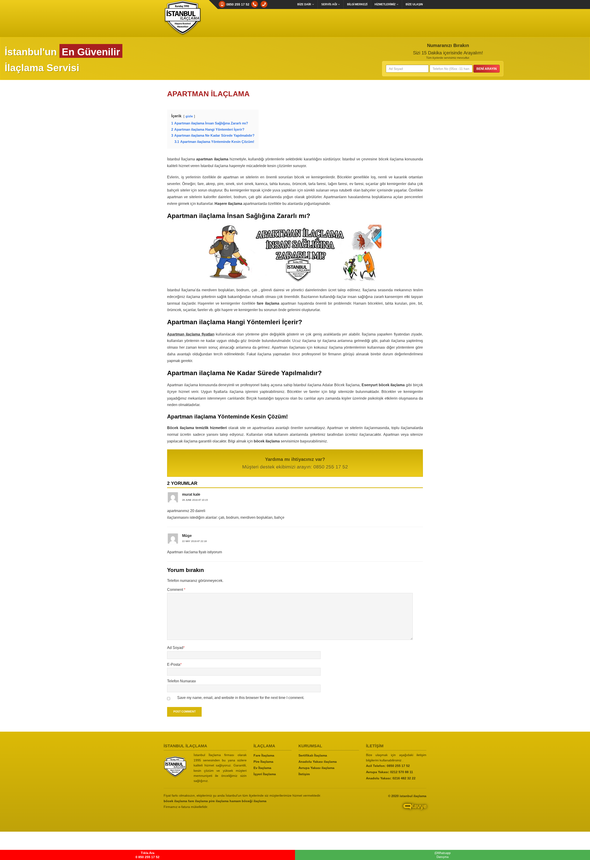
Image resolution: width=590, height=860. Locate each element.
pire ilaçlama (219, 801)
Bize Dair (304, 4)
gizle (189, 116)
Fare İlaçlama (264, 755)
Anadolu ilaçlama (317, 761)
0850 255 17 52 (398, 766)
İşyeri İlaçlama (265, 774)
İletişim (304, 774)
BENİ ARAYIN (486, 69)
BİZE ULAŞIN (414, 4)
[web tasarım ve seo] (384, 810)
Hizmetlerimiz (385, 4)
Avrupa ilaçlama (316, 768)
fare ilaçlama (198, 801)
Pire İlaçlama (263, 761)
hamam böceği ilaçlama (248, 801)
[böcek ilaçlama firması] (175, 767)
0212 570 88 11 (401, 772)
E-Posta (174, 664)
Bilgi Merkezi (357, 4)
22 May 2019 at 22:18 (194, 541)
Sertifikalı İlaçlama (312, 755)
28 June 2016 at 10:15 (195, 500)
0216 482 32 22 (404, 778)
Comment (176, 590)
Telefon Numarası (181, 681)
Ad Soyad (176, 648)
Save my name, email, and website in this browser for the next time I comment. (240, 698)
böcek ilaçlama (175, 801)
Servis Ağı (329, 4)
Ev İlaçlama (262, 768)
